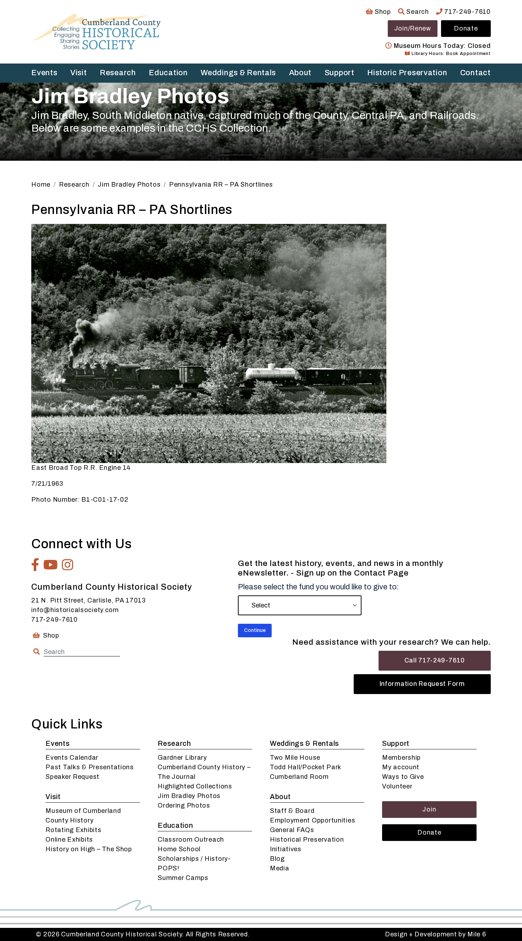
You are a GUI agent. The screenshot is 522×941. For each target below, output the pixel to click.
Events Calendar (71, 757)
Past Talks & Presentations (89, 767)
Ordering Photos (184, 805)
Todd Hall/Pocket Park (305, 767)
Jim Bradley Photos (189, 795)
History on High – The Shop (88, 849)
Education (168, 72)
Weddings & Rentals (238, 72)
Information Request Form (422, 683)
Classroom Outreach (191, 839)
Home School (179, 849)
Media (279, 868)
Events (44, 72)
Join (429, 809)
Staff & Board (292, 810)
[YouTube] (50, 564)
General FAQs (292, 829)
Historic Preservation (407, 72)
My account (400, 767)
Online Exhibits (69, 839)
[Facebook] (35, 564)
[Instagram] (68, 564)
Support (339, 72)
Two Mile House (295, 757)
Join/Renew (412, 28)
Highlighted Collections (195, 786)
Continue (255, 630)
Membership (401, 757)
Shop (382, 11)
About (300, 72)
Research (118, 72)
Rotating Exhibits (73, 829)
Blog (277, 858)
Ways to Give (403, 776)
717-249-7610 (466, 11)
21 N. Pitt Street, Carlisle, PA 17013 (88, 600)
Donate (466, 28)
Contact (475, 72)
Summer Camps (183, 877)
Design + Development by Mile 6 (435, 934)
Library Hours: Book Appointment (450, 53)
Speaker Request (72, 776)
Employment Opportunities (312, 820)
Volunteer (397, 786)
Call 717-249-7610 (434, 660)
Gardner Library (182, 757)
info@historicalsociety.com (75, 609)
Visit (78, 72)
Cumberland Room (299, 776)
